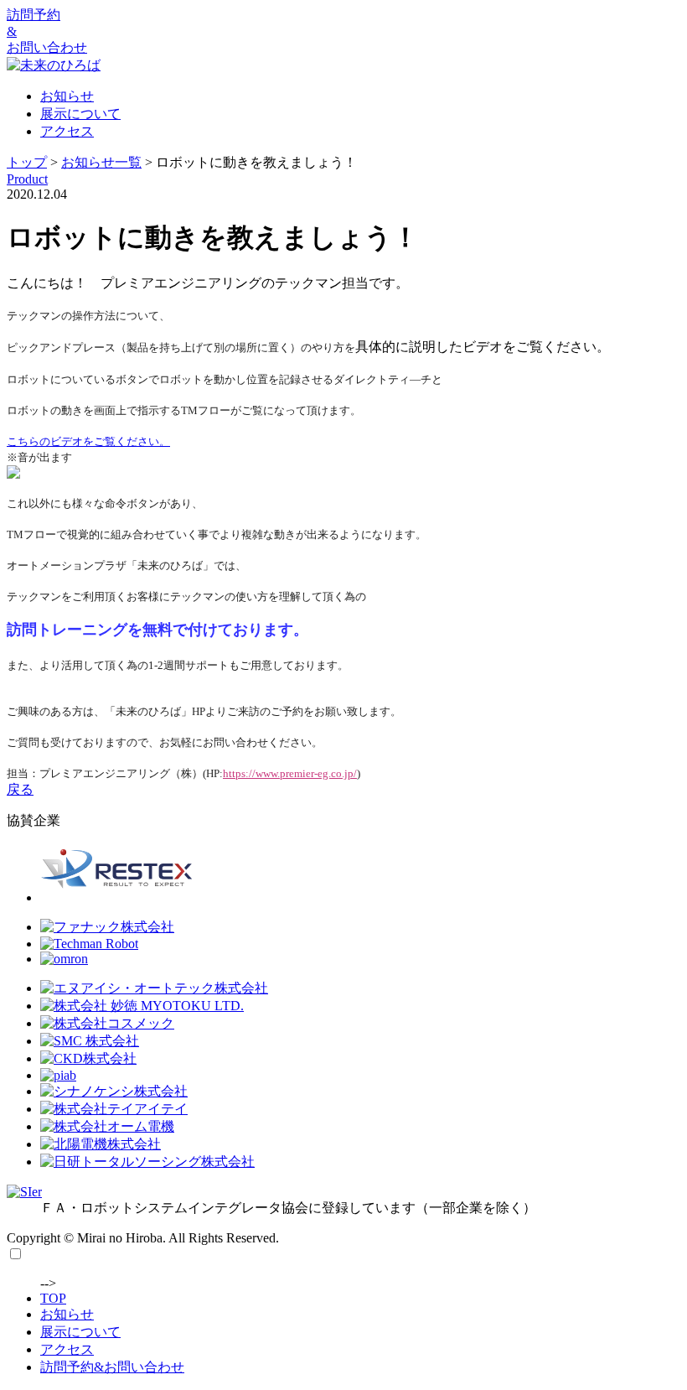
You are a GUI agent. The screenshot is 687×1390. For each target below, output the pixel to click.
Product (27, 179)
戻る (20, 789)
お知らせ (67, 96)
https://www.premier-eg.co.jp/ (290, 773)
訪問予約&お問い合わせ (112, 1367)
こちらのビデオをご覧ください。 (88, 441)
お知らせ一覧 (101, 162)
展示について (80, 113)
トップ (27, 162)
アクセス (67, 131)
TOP (53, 1298)
